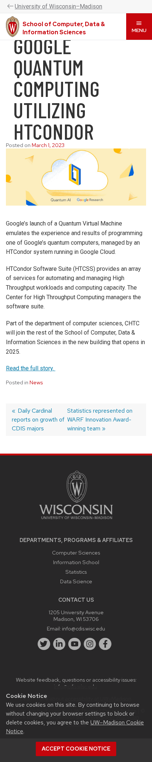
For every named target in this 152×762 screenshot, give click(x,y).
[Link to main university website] (76, 520)
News (36, 382)
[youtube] (74, 644)
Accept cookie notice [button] (76, 748)
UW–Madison (58, 6)
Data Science (76, 581)
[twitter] (44, 644)
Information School (76, 562)
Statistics (76, 571)
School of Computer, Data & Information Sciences (64, 28)
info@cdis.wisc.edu (83, 628)
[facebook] (105, 644)
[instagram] (90, 644)
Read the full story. (30, 368)
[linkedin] (59, 644)
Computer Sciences (76, 552)
